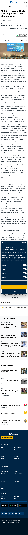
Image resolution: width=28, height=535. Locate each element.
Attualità (3, 449)
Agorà (2, 456)
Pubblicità (16, 483)
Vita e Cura (16, 452)
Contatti (2, 488)
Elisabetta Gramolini (6, 20)
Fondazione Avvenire (5, 486)
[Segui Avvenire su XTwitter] (9, 513)
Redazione (4, 407)
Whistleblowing (11, 522)
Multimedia (16, 458)
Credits (17, 522)
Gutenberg (3, 473)
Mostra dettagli (20, 282)
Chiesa (2, 460)
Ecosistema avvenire (18, 460)
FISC (15, 498)
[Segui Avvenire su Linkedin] (12, 513)
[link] (13, 2)
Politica (2, 452)
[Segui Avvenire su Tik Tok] (22, 513)
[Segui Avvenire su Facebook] (2, 513)
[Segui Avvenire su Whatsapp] (16, 513)
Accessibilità (4, 522)
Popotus (16, 469)
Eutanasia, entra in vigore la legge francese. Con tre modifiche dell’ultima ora (9, 335)
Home (2, 447)
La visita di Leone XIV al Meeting (10, 405)
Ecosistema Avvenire (5, 483)
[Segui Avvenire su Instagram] (5, 513)
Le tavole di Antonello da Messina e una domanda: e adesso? (11, 412)
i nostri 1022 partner (9, 249)
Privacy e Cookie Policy (15, 520)
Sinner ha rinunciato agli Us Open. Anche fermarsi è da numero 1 (9, 392)
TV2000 (3, 498)
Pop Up (15, 471)
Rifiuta (14, 291)
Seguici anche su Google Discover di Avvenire (15, 307)
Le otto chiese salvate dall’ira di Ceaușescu (10, 381)
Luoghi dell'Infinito (18, 473)
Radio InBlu (16, 496)
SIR (2, 496)
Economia (16, 449)
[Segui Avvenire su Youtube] (19, 513)
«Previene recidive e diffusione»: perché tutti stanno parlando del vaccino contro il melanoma (10, 345)
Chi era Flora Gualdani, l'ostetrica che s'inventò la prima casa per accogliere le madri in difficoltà (11, 355)
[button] (2, 2)
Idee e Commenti (17, 447)
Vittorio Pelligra (5, 424)
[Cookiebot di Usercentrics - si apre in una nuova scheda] (21, 243)
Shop (15, 486)
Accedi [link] (25, 2)
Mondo (2, 454)
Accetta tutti (14, 286)
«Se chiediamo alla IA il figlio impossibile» (9, 370)
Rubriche (16, 456)
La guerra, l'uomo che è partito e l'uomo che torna (10, 421)
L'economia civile (4, 471)
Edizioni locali (4, 469)
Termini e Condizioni (6, 520)
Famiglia (16, 454)
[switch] (25, 269)
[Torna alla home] (2, 6)
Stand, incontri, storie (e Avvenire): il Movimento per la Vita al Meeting (10, 326)
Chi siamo (3, 481)
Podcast (2, 458)
